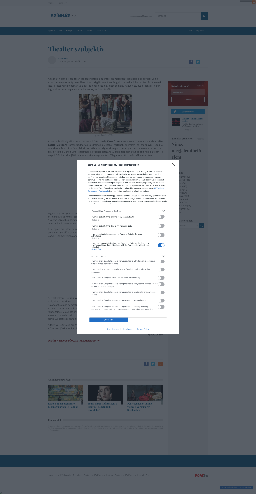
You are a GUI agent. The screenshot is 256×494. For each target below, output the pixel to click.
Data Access (128, 329)
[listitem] (128, 211)
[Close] (174, 165)
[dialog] (128, 247)
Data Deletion (113, 329)
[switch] (161, 217)
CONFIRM (109, 320)
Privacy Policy (143, 329)
